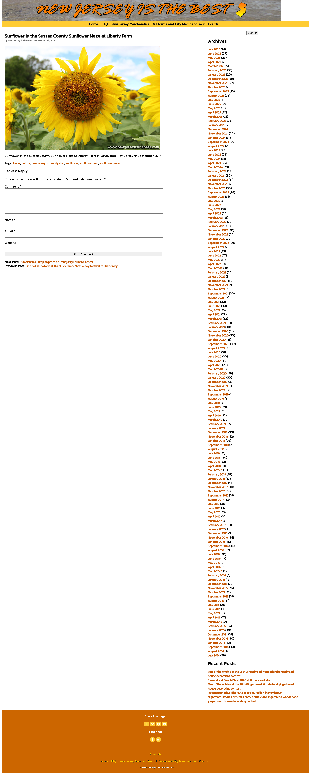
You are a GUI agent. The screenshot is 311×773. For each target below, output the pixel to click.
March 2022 (215, 268)
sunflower (72, 163)
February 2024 (217, 171)
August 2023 (216, 196)
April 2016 (214, 567)
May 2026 (214, 57)
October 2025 (216, 87)
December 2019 (218, 382)
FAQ (105, 24)
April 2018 (214, 466)
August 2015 (216, 601)
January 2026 (216, 74)
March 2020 (215, 369)
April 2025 (214, 112)
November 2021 (218, 285)
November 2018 (218, 436)
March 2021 (215, 318)
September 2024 (218, 142)
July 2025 (214, 100)
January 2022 (216, 276)
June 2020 (214, 356)
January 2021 (216, 327)
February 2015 (217, 626)
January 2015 (216, 630)
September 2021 (218, 293)
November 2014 (218, 638)
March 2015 (215, 622)
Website (10, 243)
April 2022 (214, 264)
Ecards (213, 24)
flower (16, 163)
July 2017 (214, 504)
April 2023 (214, 213)
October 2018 (216, 441)
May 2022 (214, 260)
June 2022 (214, 255)
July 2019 (214, 403)
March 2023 (215, 217)
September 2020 (218, 344)
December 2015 (217, 584)
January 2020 (217, 377)
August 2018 (216, 449)
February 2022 (217, 272)
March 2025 (215, 116)
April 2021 (214, 314)
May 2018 (214, 462)
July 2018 (214, 453)
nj (48, 163)
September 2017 (218, 495)
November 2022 (218, 234)
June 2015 (214, 609)
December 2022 (218, 230)
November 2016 (218, 537)
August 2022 (216, 247)
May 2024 (214, 159)
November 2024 (218, 133)
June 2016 (214, 558)
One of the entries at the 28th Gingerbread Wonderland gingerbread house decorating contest (251, 686)
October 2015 (216, 592)
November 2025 (218, 83)
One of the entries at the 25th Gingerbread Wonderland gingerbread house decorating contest (251, 673)
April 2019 (214, 415)
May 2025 (214, 108)
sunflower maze (110, 163)
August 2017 (216, 500)
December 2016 (218, 533)
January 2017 (216, 529)
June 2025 (214, 104)
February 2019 (217, 424)
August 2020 (216, 348)
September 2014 (218, 647)
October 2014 (216, 643)
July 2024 (214, 150)
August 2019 (216, 398)
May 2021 (214, 310)
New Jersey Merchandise (130, 24)
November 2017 (218, 487)
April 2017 (214, 516)
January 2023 (216, 226)
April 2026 (214, 62)
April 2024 (214, 163)
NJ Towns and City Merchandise (178, 24)
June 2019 (214, 407)
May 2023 (214, 209)
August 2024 (216, 146)
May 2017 (214, 512)
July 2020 (214, 352)
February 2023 (217, 222)
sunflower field (89, 163)
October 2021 (216, 289)
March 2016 (215, 571)
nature (26, 163)
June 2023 (214, 205)
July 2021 (214, 302)
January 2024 (216, 175)
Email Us (155, 754)
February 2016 (217, 575)
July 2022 (214, 251)
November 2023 (218, 184)
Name (10, 220)
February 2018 (217, 474)
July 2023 (214, 201)
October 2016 (216, 542)
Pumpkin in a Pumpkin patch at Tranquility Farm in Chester (56, 262)
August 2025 (216, 95)
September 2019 (218, 394)
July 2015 (214, 605)
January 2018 (216, 478)
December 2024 (218, 129)
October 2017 (216, 491)
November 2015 (218, 588)
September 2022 (218, 243)
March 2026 (215, 66)
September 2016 (218, 546)
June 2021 (214, 306)
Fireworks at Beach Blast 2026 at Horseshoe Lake (239, 680)
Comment (13, 186)
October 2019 (216, 390)
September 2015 (218, 596)
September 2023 (218, 192)
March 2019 (215, 419)
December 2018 (218, 432)
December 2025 (218, 79)
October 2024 (216, 138)
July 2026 (214, 49)
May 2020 (214, 361)
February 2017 (217, 525)
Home (93, 24)
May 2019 (214, 411)
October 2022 (216, 239)
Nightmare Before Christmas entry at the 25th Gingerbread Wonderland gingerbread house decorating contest (253, 699)
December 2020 (218, 331)
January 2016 (216, 579)
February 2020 (217, 373)
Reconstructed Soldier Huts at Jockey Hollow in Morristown (245, 693)
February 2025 (217, 121)
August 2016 (216, 550)
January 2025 (216, 125)
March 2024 (215, 167)
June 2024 (214, 154)
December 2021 (217, 281)
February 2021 (217, 323)
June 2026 (214, 53)
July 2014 (214, 655)
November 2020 (218, 335)
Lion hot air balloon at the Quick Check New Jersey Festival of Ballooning (72, 266)
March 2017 (215, 521)
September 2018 (218, 445)
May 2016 (214, 563)
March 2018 (215, 470)
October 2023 (216, 188)
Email (10, 231)
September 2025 (218, 91)
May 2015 (214, 613)
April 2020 (214, 365)
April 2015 (214, 617)
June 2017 (214, 508)
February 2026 (217, 70)
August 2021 (216, 297)
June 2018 (214, 457)
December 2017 (217, 483)
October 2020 (217, 340)
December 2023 (218, 180)
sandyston (57, 163)
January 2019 (216, 428)
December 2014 (217, 634)
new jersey (38, 163)
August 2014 (216, 651)
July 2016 (214, 554)
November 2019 (218, 386)
